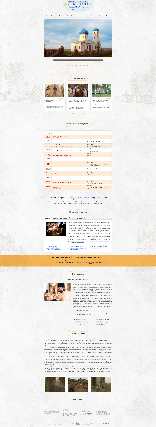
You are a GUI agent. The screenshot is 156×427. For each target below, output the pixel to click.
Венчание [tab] (55, 218)
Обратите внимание (94, 247)
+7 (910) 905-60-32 (91, 264)
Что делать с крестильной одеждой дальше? (99, 245)
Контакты (108, 16)
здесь (82, 242)
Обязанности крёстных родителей (53, 249)
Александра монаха (107, 313)
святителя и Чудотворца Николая (97, 202)
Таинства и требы (63, 16)
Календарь (93, 16)
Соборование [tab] (63, 218)
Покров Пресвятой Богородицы (83, 197)
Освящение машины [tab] (107, 218)
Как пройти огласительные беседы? (75, 246)
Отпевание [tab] (80, 218)
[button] (46, 384)
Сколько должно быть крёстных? (53, 247)
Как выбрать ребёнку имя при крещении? (77, 247)
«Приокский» (103, 411)
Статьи (81, 16)
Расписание (54, 16)
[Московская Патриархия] (73, 1)
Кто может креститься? (51, 245)
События (47, 16)
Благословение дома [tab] (98, 218)
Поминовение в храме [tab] (88, 218)
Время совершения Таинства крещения (98, 246)
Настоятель (74, 16)
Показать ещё (78, 114)
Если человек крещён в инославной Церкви (77, 245)
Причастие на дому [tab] (72, 218)
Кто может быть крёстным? (51, 246)
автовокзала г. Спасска (100, 412)
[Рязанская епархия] (84, 1)
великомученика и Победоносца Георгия (64, 202)
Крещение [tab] (47, 218)
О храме (101, 16)
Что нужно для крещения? (73, 249)
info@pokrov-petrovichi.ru (86, 411)
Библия (87, 16)
